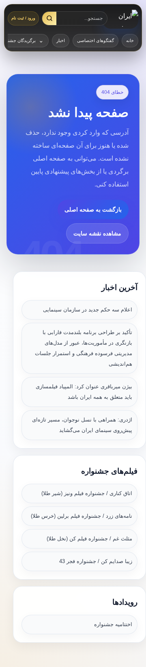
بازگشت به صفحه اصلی (93, 209)
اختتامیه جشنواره (113, 624)
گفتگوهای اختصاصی (95, 40)
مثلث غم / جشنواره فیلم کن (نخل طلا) (89, 539)
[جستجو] (49, 18)
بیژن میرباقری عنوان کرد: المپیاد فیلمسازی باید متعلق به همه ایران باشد (84, 391)
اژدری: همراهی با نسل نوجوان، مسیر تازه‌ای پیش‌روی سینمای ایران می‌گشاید (82, 425)
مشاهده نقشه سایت (97, 233)
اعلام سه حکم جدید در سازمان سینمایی (87, 310)
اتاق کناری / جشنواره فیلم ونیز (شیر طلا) (86, 493)
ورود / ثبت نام (23, 18)
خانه (130, 40)
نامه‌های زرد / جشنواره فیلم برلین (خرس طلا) (81, 516)
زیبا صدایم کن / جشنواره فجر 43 (95, 561)
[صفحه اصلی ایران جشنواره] (120, 18)
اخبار (60, 40)
